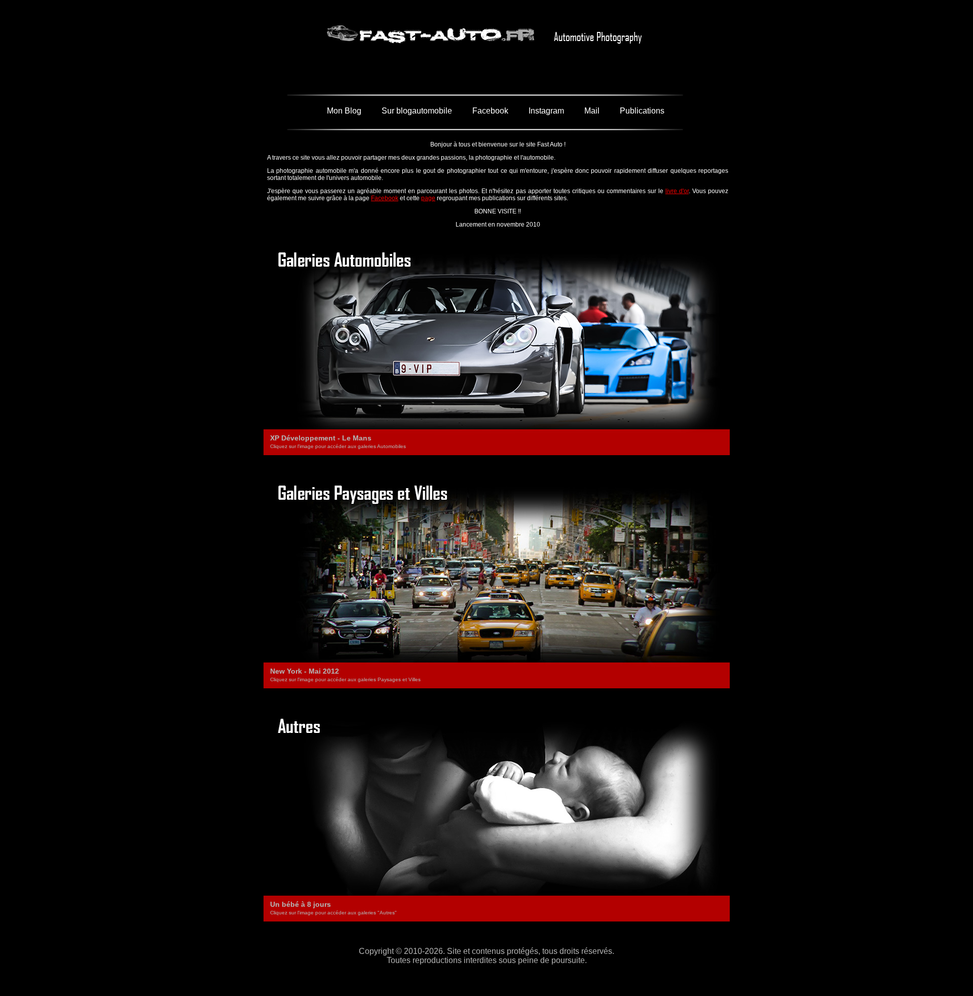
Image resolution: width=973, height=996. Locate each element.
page (428, 198)
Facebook (490, 110)
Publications (642, 110)
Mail (592, 110)
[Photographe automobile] (486, 59)
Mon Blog (344, 110)
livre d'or (677, 191)
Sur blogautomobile (417, 110)
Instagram (546, 110)
